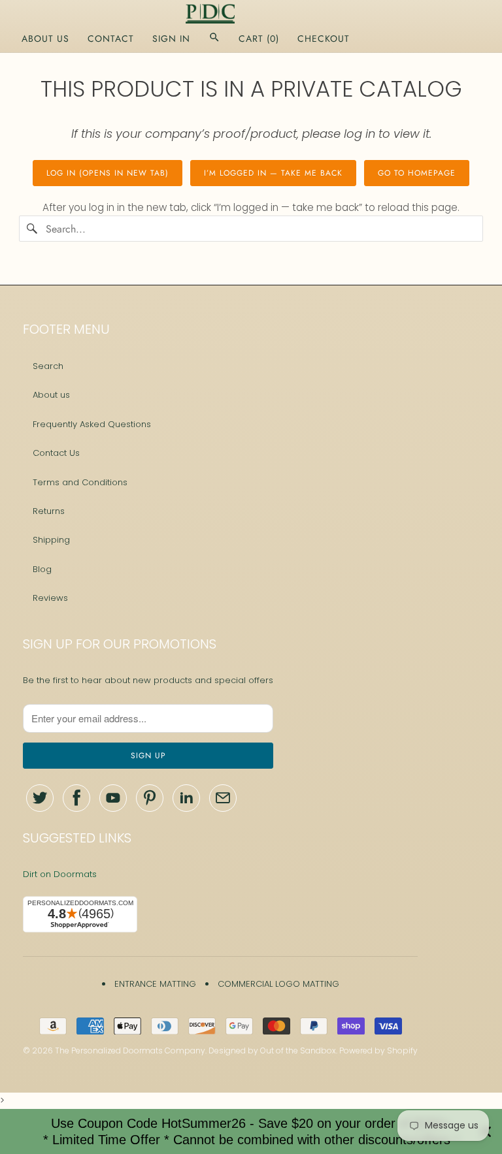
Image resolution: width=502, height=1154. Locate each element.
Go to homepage (417, 173)
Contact (111, 38)
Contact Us (56, 453)
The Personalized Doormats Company (130, 1050)
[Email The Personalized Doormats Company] (223, 798)
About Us (45, 38)
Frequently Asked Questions (92, 424)
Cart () (259, 38)
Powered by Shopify (378, 1050)
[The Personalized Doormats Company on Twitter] (40, 798)
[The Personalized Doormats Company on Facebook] (76, 798)
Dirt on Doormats (60, 874)
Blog (42, 569)
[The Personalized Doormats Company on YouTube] (113, 798)
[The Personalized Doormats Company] (251, 14)
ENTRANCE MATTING (155, 984)
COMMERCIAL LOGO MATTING (278, 984)
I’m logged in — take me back (273, 173)
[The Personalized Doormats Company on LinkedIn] (186, 798)
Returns (49, 511)
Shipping (51, 540)
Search (48, 366)
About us (51, 395)
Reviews (50, 598)
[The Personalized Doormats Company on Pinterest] (149, 798)
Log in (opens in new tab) (107, 173)
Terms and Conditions (80, 482)
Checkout (323, 38)
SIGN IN (171, 38)
